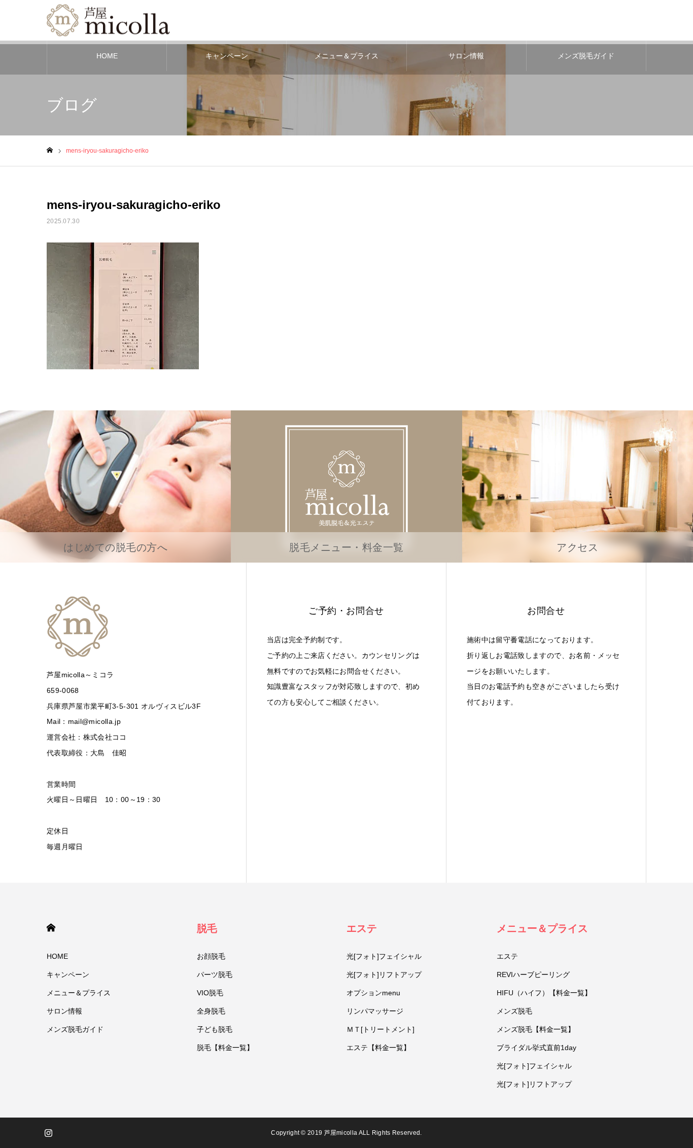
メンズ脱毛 (514, 1011)
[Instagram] (48, 1133)
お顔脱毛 (211, 956)
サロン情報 (466, 56)
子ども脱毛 (214, 1029)
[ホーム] (50, 150)
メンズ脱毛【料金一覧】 (536, 1029)
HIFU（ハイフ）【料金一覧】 (544, 993)
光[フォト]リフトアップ (384, 974)
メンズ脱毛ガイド (586, 56)
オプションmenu (373, 993)
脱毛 (207, 928)
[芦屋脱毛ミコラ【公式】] (110, 21)
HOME (107, 56)
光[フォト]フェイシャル (384, 956)
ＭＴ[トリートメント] (380, 1029)
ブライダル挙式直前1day (536, 1047)
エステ (361, 928)
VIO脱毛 (210, 993)
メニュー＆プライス (346, 56)
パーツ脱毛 (214, 974)
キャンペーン (226, 56)
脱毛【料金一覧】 (225, 1047)
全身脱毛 (211, 1011)
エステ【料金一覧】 (378, 1047)
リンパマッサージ (374, 1011)
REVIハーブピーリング (533, 974)
